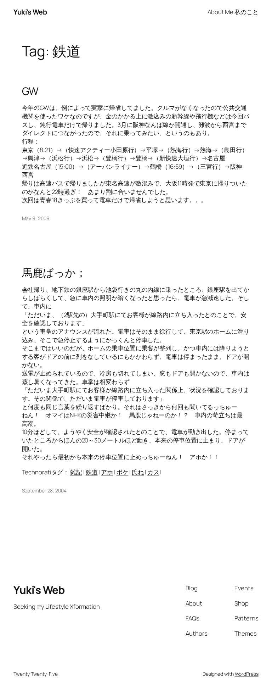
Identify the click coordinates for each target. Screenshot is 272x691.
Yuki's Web (30, 12)
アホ (107, 472)
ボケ (123, 472)
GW (30, 91)
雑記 (76, 472)
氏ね (138, 472)
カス (153, 472)
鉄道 (92, 472)
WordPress (247, 673)
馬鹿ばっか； (54, 272)
